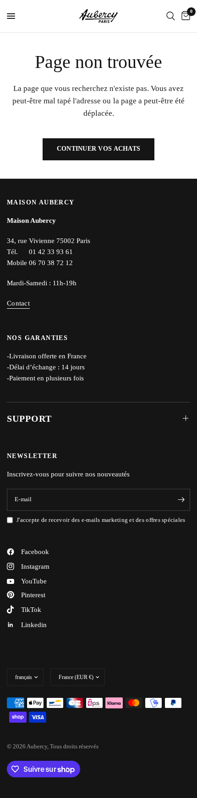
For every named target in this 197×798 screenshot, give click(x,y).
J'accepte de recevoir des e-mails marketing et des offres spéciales (100, 519)
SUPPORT (29, 418)
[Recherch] (170, 16)
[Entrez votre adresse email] (181, 500)
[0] (184, 16)
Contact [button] (18, 303)
